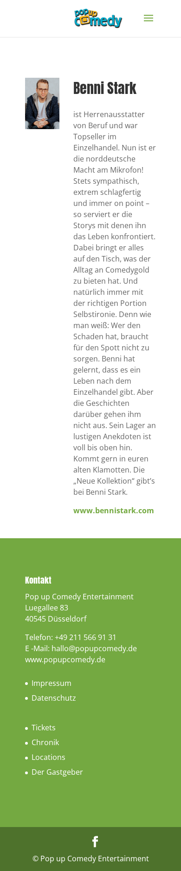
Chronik (45, 742)
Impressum (51, 683)
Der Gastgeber (57, 772)
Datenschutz (54, 698)
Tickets (44, 727)
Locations (48, 757)
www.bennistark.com (113, 510)
